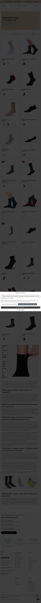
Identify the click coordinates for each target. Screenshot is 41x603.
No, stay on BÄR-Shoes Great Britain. (9, 304)
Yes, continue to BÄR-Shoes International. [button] (27, 304)
